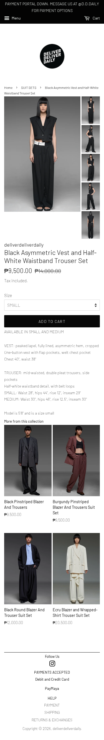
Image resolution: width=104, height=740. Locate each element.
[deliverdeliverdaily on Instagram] (52, 664)
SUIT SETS (28, 87)
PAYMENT (52, 705)
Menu (16, 18)
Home (8, 87)
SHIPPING (52, 712)
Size (8, 295)
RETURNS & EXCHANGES (52, 719)
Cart (96, 18)
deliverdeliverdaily (67, 728)
